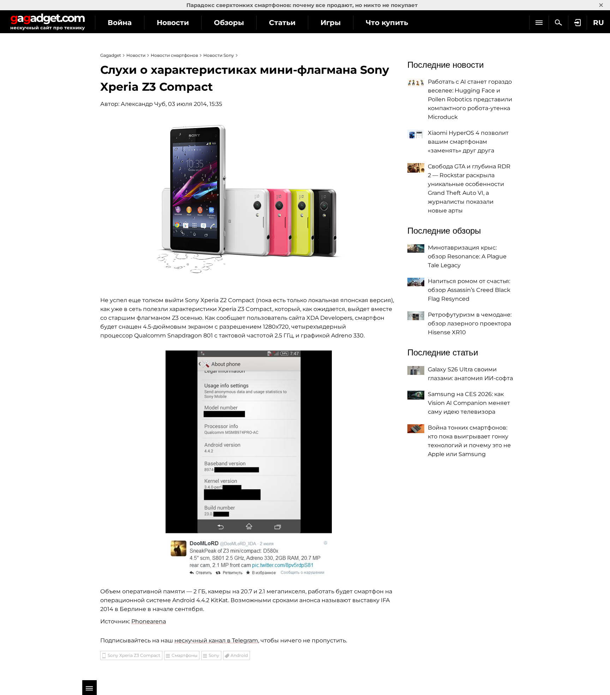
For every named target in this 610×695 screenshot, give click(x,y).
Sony (214, 655)
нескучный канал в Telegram (216, 640)
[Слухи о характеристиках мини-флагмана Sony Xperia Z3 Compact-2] (249, 463)
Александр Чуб (143, 104)
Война (120, 22)
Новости (173, 22)
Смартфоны (184, 655)
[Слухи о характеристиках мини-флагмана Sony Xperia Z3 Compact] (248, 198)
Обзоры (229, 22)
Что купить (387, 22)
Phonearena (148, 621)
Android (239, 655)
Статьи (282, 22)
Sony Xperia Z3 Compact (134, 655)
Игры (331, 22)
